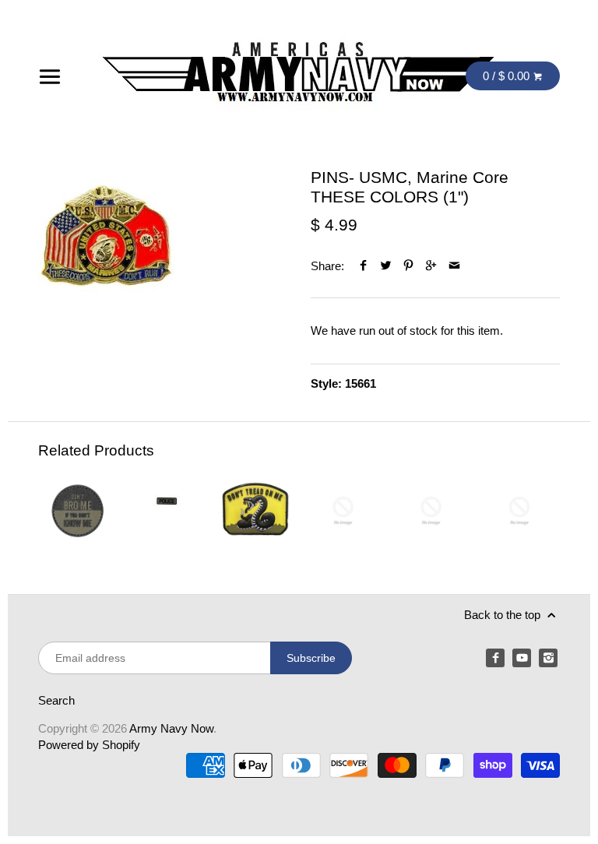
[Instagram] (548, 658)
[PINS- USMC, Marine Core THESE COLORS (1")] (106, 235)
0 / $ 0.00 (508, 76)
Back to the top (503, 614)
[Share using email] (454, 266)
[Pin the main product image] (408, 266)
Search (56, 700)
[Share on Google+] (431, 266)
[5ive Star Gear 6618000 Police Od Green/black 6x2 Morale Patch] (166, 510)
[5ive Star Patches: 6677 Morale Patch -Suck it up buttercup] (431, 510)
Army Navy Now (171, 728)
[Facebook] (495, 658)
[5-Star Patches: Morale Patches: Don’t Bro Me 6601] (78, 510)
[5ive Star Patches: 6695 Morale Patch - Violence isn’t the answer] (519, 510)
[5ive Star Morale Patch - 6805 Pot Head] (343, 510)
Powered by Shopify (89, 744)
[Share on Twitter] (385, 266)
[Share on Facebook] (363, 266)
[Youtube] (521, 658)
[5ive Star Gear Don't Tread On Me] (254, 510)
